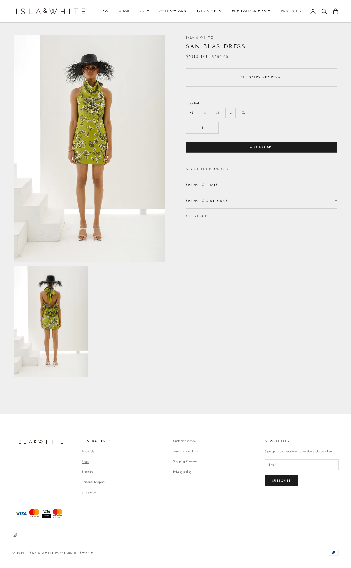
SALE (144, 11)
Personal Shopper (93, 482)
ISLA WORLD (209, 11)
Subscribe (281, 480)
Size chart (192, 103)
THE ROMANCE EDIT (251, 11)
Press (85, 461)
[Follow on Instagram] (14, 534)
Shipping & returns (185, 461)
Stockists (87, 471)
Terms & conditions (185, 451)
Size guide (89, 492)
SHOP (124, 11)
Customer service (184, 441)
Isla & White (199, 37)
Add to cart (261, 147)
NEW (104, 11)
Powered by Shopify (75, 552)
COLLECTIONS (173, 11)
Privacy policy (182, 471)
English (289, 11)
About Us (88, 451)
